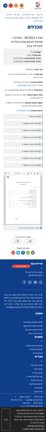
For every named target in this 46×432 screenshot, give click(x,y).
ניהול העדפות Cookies (34, 399)
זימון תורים (39, 387)
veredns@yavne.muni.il (27, 85)
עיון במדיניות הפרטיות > (35, 425)
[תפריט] (5, 5)
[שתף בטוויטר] (18, 252)
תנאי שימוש (38, 396)
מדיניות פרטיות (16, 399)
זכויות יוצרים (38, 403)
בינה (22, 406)
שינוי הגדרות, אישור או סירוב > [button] (33, 428)
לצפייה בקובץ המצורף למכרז (29, 227)
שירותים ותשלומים (36, 384)
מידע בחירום (21, 266)
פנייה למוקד (38, 391)
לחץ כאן (8, 90)
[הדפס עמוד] (32, 252)
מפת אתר (26, 403)
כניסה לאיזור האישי (35, 333)
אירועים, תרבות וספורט (34, 345)
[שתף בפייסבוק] (23, 252)
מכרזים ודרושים (37, 380)
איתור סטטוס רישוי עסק (34, 329)
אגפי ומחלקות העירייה (34, 376)
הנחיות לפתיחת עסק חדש (33, 322)
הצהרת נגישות (25, 396)
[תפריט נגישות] (11, 5)
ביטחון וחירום (38, 353)
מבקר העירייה (37, 372)
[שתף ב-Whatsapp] (28, 252)
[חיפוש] (16, 5)
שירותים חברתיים (36, 349)
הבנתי (6, 419)
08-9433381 (21, 110)
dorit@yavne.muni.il (15, 307)
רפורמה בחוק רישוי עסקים (33, 325)
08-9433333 (33, 275)
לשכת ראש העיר (37, 365)
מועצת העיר (38, 369)
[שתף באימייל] (13, 252)
